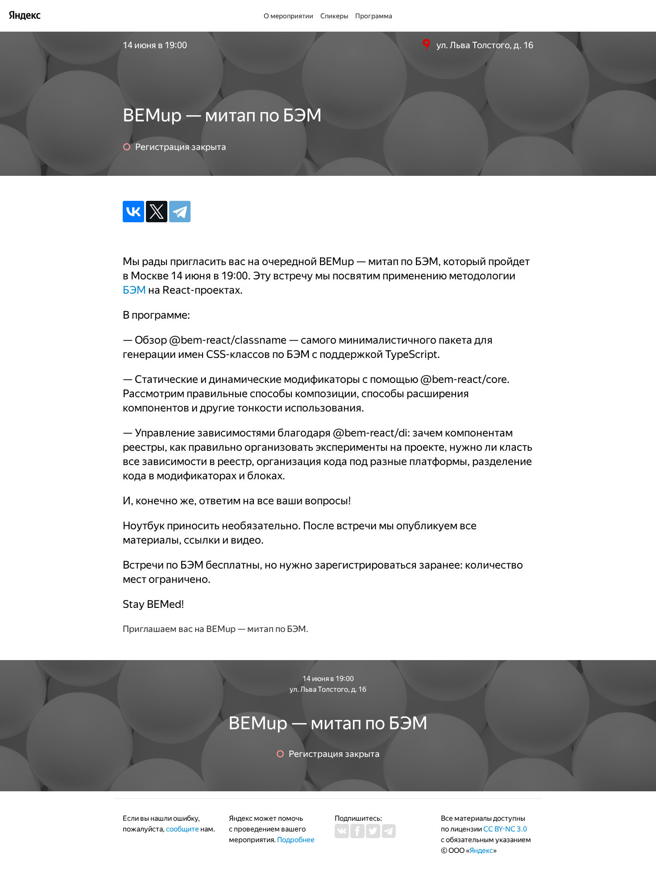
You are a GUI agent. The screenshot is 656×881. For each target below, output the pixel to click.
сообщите (182, 829)
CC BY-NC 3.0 (505, 829)
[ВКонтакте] (133, 211)
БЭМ (134, 290)
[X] (156, 211)
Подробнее (296, 839)
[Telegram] (180, 211)
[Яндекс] (24, 14)
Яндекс (481, 850)
